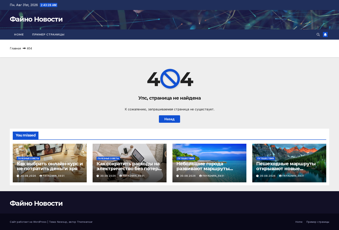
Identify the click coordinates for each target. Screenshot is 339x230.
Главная (15, 48)
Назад (169, 119)
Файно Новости (36, 19)
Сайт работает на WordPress (28, 221)
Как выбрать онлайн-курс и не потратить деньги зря (50, 166)
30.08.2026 (28, 175)
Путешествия (186, 158)
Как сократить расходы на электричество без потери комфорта (129, 168)
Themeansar (85, 221)
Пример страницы (48, 34)
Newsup (62, 221)
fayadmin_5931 (54, 175)
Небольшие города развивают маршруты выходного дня (202, 168)
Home (19, 34)
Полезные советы (28, 158)
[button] (318, 34)
